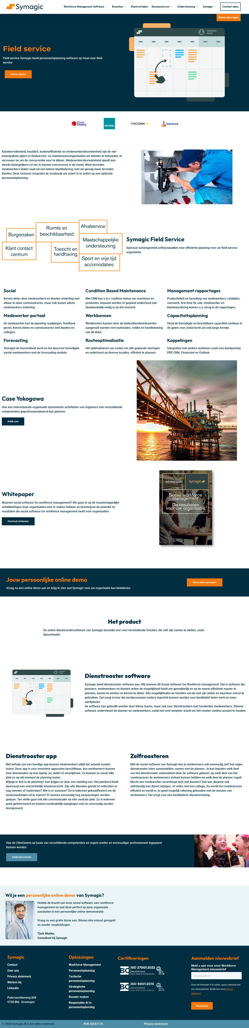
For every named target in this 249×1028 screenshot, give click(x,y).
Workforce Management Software (84, 6)
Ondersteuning (186, 6)
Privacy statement (156, 1024)
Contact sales (230, 6)
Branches (117, 6)
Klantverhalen (139, 6)
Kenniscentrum (161, 6)
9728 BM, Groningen (21, 1002)
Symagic (208, 6)
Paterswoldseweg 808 (21, 997)
